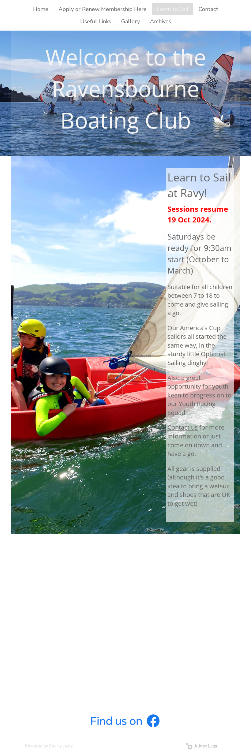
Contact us (182, 427)
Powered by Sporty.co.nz (49, 746)
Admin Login (206, 746)
